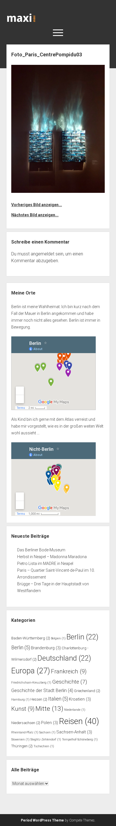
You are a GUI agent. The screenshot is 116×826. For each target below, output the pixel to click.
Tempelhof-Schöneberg (80, 739)
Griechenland (87, 691)
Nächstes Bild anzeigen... (35, 215)
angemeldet (42, 254)
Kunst (23, 708)
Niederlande (74, 710)
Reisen (79, 721)
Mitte (49, 708)
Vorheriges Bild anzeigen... (36, 204)
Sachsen (47, 732)
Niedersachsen (25, 723)
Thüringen (22, 746)
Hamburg (20, 699)
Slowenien (20, 739)
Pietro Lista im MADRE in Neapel (45, 563)
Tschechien (44, 746)
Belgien (58, 638)
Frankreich (69, 671)
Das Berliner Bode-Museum (41, 550)
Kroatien (80, 699)
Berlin (82, 637)
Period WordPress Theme (42, 820)
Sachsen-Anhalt (74, 732)
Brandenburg (46, 647)
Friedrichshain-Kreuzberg (31, 682)
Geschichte (69, 681)
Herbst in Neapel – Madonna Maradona (52, 556)
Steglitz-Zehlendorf (45, 739)
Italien (58, 699)
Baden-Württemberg (30, 638)
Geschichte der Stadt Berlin (42, 690)
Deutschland (64, 658)
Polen (49, 722)
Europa (30, 670)
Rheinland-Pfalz (24, 732)
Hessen (38, 699)
